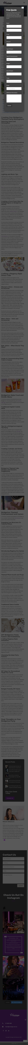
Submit (9, 105)
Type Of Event (10, 49)
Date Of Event (10, 70)
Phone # (8, 41)
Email (8, 34)
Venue (8, 85)
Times (8, 78)
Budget (8, 63)
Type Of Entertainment (12, 56)
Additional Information (11, 92)
